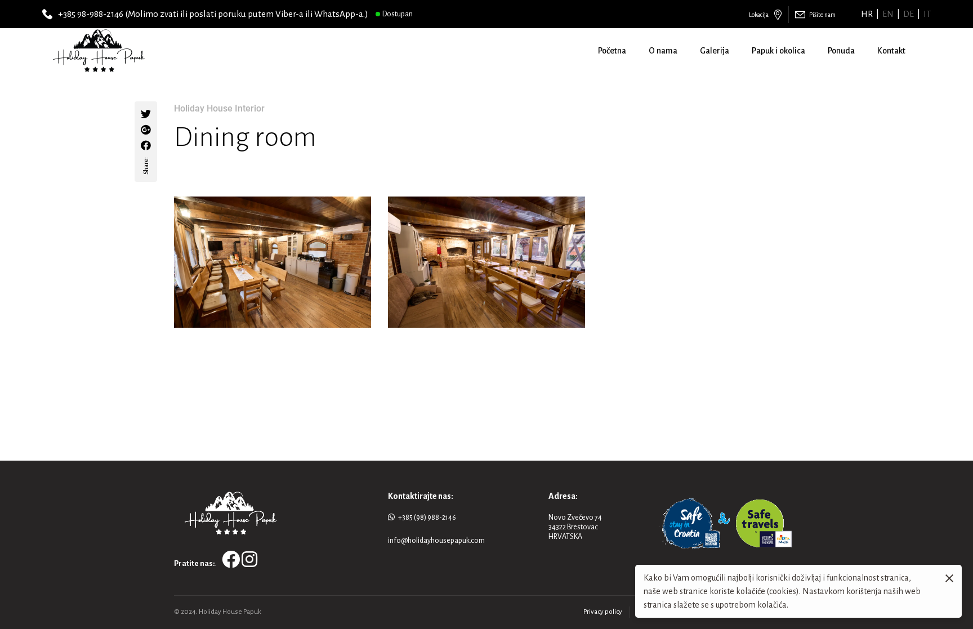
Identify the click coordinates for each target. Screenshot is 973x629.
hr (867, 14)
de (908, 14)
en (888, 14)
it (927, 14)
